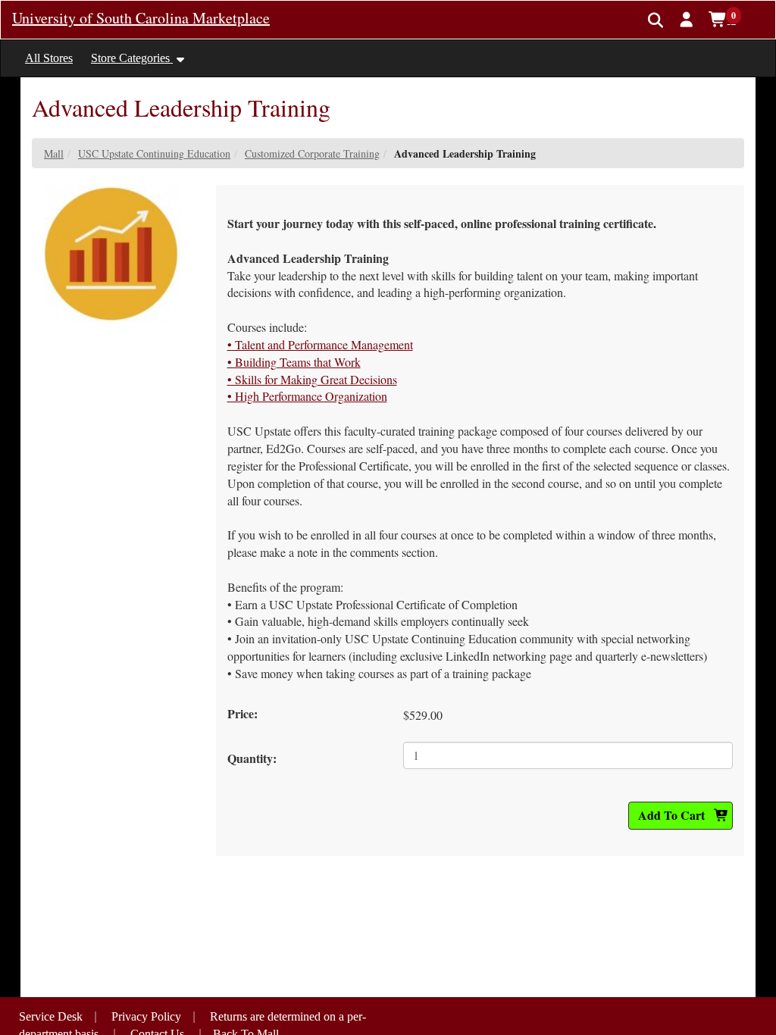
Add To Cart (673, 815)
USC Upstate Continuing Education (154, 153)
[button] (686, 19)
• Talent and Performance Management (320, 344)
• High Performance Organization (307, 396)
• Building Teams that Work (294, 362)
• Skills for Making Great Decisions (312, 379)
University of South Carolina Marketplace (141, 18)
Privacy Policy (146, 1016)
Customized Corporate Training (312, 153)
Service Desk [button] (51, 1016)
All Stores (49, 58)
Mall (54, 153)
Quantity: (252, 758)
